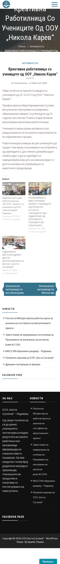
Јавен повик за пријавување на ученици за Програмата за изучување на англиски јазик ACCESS (29, 339)
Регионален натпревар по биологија (45, 289)
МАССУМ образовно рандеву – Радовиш (28, 351)
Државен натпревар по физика (22, 364)
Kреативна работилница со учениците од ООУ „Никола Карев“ (30, 71)
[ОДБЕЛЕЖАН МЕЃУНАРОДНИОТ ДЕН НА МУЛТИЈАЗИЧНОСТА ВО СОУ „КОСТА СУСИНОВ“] (13, 242)
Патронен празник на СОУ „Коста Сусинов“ (29, 357)
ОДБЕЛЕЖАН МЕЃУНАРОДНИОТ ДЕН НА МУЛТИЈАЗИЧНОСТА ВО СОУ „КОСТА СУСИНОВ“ (13, 259)
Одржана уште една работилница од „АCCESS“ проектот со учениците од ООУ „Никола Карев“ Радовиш (13, 205)
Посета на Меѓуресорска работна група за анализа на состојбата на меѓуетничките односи (29, 323)
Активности (30, 63)
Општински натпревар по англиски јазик (15, 289)
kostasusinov (20, 83)
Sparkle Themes (36, 541)
